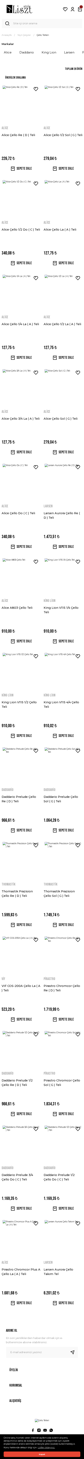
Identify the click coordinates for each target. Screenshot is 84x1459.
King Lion (49, 601)
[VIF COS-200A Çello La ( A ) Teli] (21, 954)
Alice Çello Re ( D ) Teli (18, 135)
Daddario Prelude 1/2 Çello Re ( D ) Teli (17, 1083)
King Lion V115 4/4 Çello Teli (61, 704)
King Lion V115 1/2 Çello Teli (19, 704)
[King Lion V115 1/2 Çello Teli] (21, 671)
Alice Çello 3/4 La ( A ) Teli (21, 418)
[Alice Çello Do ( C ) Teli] (21, 482)
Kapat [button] (42, 1454)
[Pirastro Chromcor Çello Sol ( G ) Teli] (63, 1049)
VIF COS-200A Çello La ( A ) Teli (21, 988)
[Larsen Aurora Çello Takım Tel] (63, 1238)
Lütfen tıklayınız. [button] (46, 1447)
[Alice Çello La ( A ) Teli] (63, 198)
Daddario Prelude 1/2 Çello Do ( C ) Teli (59, 1177)
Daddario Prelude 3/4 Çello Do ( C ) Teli (17, 1177)
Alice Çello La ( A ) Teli (60, 229)
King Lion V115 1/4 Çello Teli (61, 610)
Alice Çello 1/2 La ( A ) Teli (62, 324)
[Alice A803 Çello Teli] (21, 576)
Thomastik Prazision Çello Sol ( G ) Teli (59, 894)
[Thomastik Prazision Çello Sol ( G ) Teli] (63, 860)
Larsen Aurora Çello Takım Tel (58, 1272)
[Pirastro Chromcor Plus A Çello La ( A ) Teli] (21, 1238)
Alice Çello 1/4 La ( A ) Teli (20, 324)
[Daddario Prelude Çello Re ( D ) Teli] (21, 765)
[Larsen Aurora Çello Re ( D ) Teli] (63, 482)
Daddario (7, 790)
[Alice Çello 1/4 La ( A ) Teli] (21, 293)
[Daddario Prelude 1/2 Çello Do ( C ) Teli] (63, 1144)
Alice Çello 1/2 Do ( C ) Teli (21, 229)
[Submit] (74, 1352)
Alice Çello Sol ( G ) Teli (60, 418)
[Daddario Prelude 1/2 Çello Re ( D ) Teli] (21, 1049)
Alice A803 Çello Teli (17, 608)
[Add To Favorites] (35, 89)
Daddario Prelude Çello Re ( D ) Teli (19, 799)
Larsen (48, 506)
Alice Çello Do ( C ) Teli (18, 513)
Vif (3, 979)
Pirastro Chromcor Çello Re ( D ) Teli (62, 988)
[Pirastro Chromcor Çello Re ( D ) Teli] (63, 954)
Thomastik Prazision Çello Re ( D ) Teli (17, 894)
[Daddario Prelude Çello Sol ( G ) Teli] (63, 765)
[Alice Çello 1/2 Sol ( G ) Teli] (63, 104)
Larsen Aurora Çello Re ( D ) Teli (62, 515)
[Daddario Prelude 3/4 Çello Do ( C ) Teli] (21, 1144)
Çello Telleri (43, 35)
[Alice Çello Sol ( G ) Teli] (63, 387)
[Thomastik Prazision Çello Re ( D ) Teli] (21, 860)
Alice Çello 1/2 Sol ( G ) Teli (63, 135)
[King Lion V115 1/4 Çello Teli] (63, 576)
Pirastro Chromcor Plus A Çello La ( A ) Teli (21, 1272)
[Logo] (19, 9)
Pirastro (49, 979)
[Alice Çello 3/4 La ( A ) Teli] (21, 387)
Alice (5, 128)
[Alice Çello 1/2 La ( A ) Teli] (63, 293)
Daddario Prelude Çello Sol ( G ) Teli (61, 799)
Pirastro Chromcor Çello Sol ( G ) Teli (62, 1083)
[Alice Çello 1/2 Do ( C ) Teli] (21, 198)
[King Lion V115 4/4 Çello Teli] (63, 671)
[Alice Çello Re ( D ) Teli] (21, 104)
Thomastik (8, 884)
